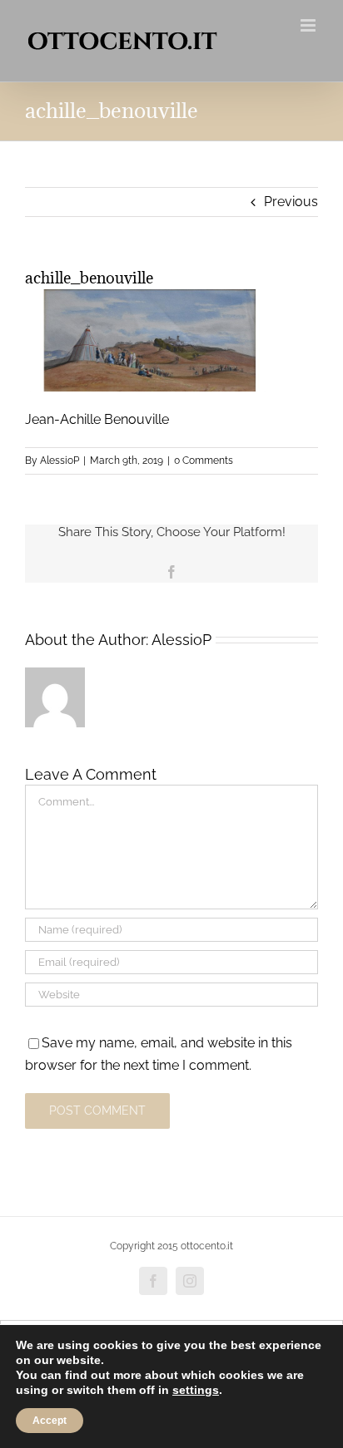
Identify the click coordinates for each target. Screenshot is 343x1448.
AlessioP (59, 460)
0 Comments (203, 460)
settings (195, 1389)
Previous (291, 201)
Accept (49, 1420)
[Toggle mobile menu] (309, 25)
